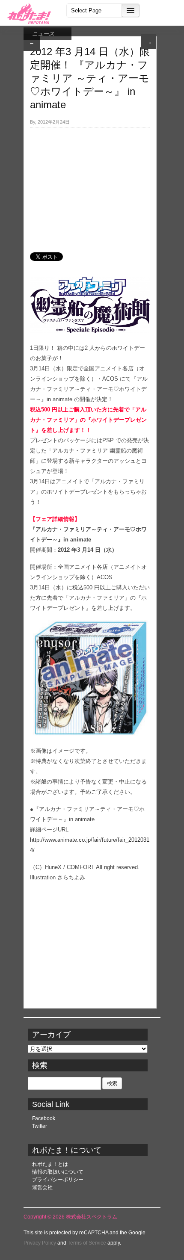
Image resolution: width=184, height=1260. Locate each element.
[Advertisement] (90, 185)
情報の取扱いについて (57, 1172)
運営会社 (42, 1187)
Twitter (39, 1126)
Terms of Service (87, 1243)
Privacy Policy (40, 1243)
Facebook (43, 1118)
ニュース (43, 33)
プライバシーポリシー (57, 1180)
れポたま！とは (50, 1164)
